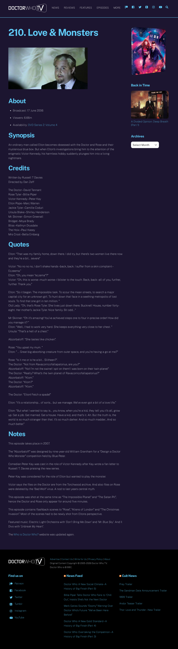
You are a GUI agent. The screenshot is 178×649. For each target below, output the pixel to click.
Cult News (129, 576)
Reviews (69, 7)
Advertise (55, 559)
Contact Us (67, 559)
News (55, 7)
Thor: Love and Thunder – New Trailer (140, 609)
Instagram (20, 610)
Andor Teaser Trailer (131, 603)
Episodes (103, 7)
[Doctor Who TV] (27, 11)
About (107, 559)
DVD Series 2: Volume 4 (42, 125)
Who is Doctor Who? (26, 534)
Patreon (19, 583)
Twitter (18, 597)
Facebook (20, 590)
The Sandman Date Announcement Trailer (143, 590)
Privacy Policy (95, 559)
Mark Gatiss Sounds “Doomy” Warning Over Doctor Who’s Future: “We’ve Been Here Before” (88, 610)
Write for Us (80, 559)
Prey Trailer (125, 584)
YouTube (19, 617)
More (117, 7)
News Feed (74, 576)
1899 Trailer (126, 596)
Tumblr (18, 603)
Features (86, 7)
